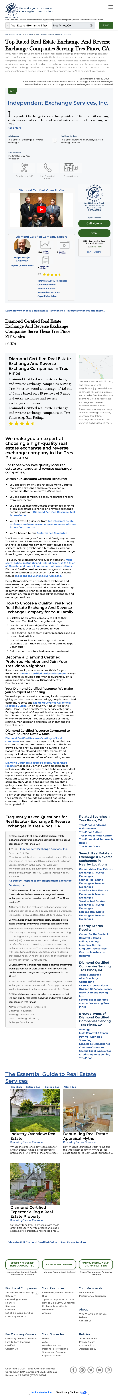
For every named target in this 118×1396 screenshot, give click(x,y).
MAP (89, 252)
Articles (46, 1313)
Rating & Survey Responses (52, 281)
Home (45, 1338)
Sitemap (10, 1306)
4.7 (39, 274)
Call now (93, 223)
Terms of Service (88, 1338)
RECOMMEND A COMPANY (59, 1264)
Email (94, 233)
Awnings (84, 1029)
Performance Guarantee (52, 533)
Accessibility (87, 1348)
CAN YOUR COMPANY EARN (95, 1264)
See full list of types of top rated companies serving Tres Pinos (95, 1054)
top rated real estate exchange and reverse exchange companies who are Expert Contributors (43, 524)
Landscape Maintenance (94, 1043)
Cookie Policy (86, 1345)
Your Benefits (86, 1292)
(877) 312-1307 (38, 1375)
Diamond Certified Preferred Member (42, 673)
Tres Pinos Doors (89, 846)
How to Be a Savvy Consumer (58, 1302)
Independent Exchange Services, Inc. (38, 575)
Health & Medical (51, 1345)
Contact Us (85, 1320)
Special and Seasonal (54, 1352)
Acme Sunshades (90, 974)
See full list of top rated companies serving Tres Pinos (94, 1003)
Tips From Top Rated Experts (58, 1299)
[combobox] (29, 25)
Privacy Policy (86, 1342)
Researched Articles (48, 292)
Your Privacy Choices (67, 1392)
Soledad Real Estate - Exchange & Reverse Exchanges (92, 915)
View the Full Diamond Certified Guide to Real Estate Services (47, 1242)
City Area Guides (51, 1355)
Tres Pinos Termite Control (95, 835)
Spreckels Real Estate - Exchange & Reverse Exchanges (93, 894)
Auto (45, 1342)
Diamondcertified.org (13, 34)
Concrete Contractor (92, 1047)
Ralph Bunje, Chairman (22, 259)
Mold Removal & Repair (93, 1033)
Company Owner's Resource (21, 1338)
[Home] (10, 11)
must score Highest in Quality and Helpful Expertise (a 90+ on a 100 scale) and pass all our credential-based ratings (40, 563)
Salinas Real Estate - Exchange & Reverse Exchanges (91, 883)
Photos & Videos (46, 288)
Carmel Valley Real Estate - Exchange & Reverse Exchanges (96, 873)
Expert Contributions (22, 265)
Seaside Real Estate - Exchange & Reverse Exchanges (92, 905)
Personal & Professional (55, 1348)
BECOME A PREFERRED (22, 1264)
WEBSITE (97, 252)
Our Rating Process (16, 1299)
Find (106, 25)
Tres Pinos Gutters (90, 832)
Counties (10, 1309)
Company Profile (46, 284)
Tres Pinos (29, 34)
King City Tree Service (93, 948)
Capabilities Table (47, 296)
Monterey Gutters (90, 945)
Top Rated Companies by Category (19, 1294)
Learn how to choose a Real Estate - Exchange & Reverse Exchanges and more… (55, 310)
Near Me (10, 1302)
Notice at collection (41, 1392)
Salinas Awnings (89, 941)
